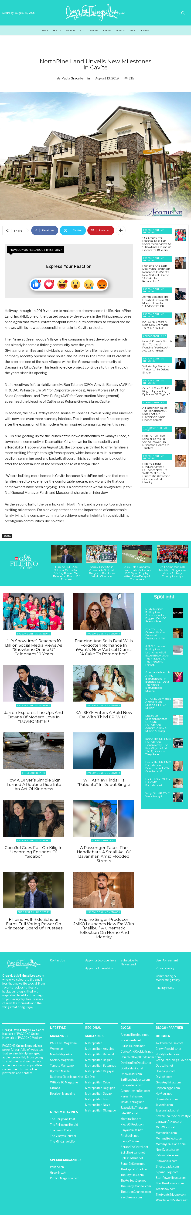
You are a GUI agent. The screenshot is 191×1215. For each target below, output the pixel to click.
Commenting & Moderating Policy (168, 978)
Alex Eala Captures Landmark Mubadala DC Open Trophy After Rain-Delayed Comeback (137, 573)
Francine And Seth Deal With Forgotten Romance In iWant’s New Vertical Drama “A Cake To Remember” (156, 273)
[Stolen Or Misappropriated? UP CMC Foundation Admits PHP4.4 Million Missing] (178, 720)
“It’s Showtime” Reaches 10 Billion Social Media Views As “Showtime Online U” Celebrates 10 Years (156, 244)
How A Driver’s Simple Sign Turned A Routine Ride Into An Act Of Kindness (157, 346)
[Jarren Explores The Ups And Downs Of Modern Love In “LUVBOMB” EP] (180, 294)
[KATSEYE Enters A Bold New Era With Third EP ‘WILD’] (180, 319)
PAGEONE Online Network (153, 231)
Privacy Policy (165, 968)
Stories (7, 535)
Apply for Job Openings (100, 960)
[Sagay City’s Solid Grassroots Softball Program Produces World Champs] (101, 554)
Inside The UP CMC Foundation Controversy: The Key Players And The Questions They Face (158, 746)
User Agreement (167, 960)
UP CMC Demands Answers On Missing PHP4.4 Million (158, 703)
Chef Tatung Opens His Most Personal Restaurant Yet (155, 633)
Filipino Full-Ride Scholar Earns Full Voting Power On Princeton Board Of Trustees (155, 442)
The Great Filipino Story (155, 429)
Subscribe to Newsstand (129, 962)
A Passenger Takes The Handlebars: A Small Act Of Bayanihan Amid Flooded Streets (154, 414)
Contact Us (57, 960)
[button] (183, 13)
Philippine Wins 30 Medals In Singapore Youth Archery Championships (172, 571)
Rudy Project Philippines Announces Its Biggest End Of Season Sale (155, 615)
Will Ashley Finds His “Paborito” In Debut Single (155, 369)
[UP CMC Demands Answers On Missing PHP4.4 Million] (178, 703)
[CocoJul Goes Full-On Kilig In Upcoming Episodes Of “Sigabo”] (180, 385)
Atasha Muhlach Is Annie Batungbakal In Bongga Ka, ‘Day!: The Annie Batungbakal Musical (157, 681)
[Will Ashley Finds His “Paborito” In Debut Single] (180, 363)
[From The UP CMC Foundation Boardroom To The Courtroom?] (178, 766)
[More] (121, 230)
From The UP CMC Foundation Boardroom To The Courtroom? (158, 766)
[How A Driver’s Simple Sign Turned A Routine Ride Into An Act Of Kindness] (180, 341)
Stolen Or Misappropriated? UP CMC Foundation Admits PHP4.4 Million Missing (157, 723)
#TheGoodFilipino (154, 336)
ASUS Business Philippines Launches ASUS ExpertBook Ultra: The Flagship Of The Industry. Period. (157, 655)
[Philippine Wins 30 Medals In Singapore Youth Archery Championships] (172, 554)
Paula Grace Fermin (76, 78)
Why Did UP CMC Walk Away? (157, 794)
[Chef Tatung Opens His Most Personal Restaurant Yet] (178, 633)
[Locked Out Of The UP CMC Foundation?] (178, 783)
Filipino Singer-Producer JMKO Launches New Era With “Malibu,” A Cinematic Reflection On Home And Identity (156, 473)
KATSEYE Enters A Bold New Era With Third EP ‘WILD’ (155, 325)
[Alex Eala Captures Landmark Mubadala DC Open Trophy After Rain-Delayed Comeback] (137, 554)
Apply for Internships (99, 968)
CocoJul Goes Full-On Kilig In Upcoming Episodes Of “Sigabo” (156, 391)
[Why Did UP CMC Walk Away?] (178, 797)
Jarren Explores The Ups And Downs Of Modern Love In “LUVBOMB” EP (155, 301)
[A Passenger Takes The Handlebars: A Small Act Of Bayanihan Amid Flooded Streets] (180, 407)
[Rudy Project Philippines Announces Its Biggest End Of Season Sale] (178, 613)
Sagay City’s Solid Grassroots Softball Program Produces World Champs (102, 571)
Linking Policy (165, 988)
